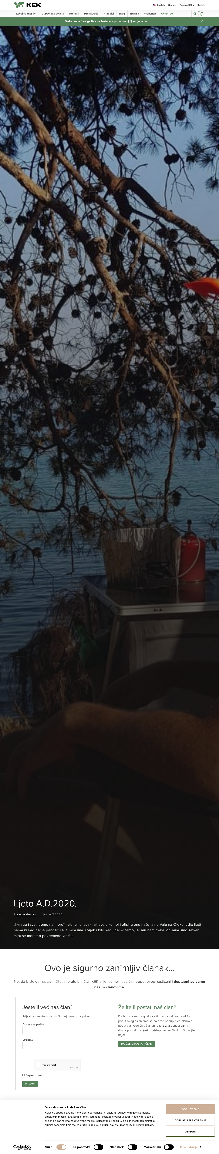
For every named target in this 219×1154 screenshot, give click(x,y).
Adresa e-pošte (33, 1024)
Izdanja (134, 13)
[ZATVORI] (201, 21)
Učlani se (167, 13)
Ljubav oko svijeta (52, 13)
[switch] (98, 1147)
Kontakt (201, 5)
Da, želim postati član (136, 1043)
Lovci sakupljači (26, 13)
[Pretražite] (194, 13)
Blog (122, 13)
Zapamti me (34, 1075)
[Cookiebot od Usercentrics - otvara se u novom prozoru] (22, 1147)
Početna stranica (25, 914)
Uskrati (190, 1131)
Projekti (74, 13)
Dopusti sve (190, 1109)
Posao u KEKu (187, 5)
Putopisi (109, 13)
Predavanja (91, 13)
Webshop (150, 13)
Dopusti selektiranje (190, 1120)
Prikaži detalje (188, 1147)
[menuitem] (159, 5)
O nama (172, 5)
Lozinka (27, 1039)
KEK (27, 5)
